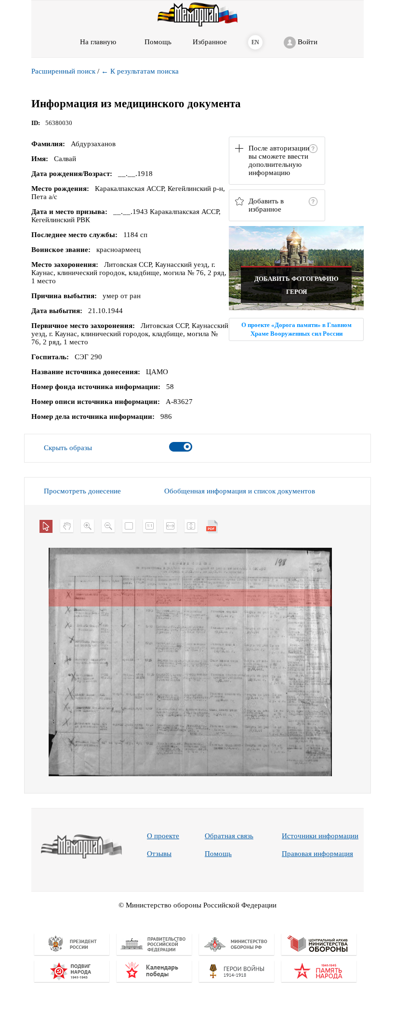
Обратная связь (229, 836)
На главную (98, 42)
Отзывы (159, 853)
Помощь (218, 853)
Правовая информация (317, 853)
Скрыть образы (68, 448)
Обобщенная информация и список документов (239, 491)
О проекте (163, 836)
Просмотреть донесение (82, 491)
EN (255, 42)
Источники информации (320, 836)
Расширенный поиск (63, 71)
